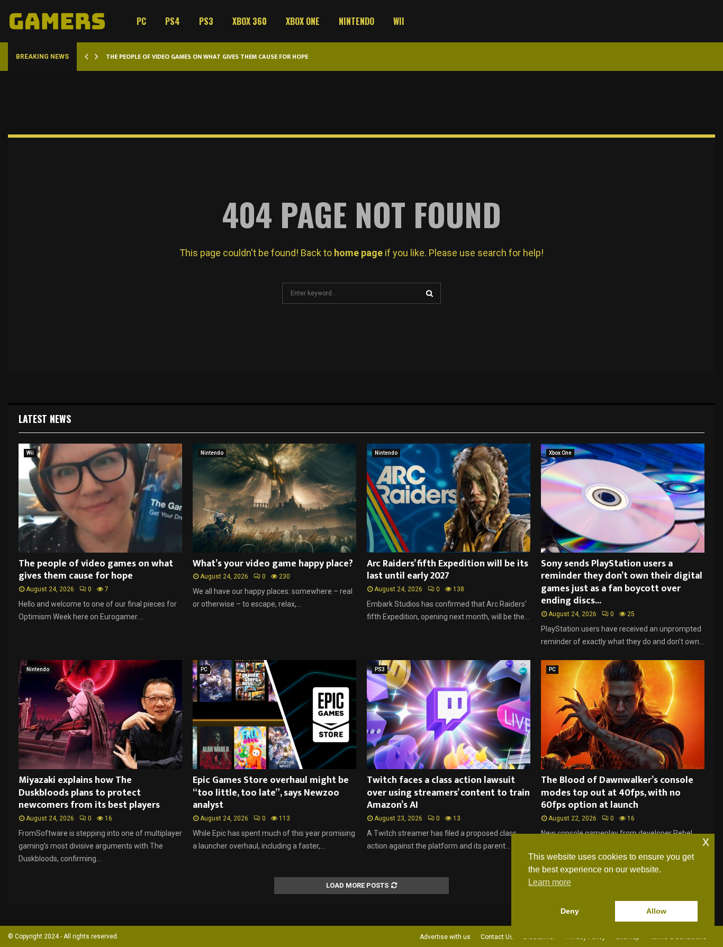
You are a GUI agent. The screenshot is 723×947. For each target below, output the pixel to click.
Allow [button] (656, 911)
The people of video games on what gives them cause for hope (207, 56)
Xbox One (303, 21)
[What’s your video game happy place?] (274, 498)
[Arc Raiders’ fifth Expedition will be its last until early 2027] (448, 498)
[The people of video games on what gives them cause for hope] (100, 498)
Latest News (45, 419)
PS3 (206, 21)
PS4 (172, 21)
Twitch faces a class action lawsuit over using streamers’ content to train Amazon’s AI (448, 792)
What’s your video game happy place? (273, 564)
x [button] (705, 841)
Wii (398, 21)
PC (141, 21)
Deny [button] (570, 911)
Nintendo (356, 21)
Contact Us (497, 937)
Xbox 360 (249, 21)
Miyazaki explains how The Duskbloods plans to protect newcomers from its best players (89, 792)
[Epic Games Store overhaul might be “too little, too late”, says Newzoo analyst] (274, 714)
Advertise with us (445, 937)
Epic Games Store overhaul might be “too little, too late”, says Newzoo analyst (271, 792)
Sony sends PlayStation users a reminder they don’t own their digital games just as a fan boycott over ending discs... (621, 582)
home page (358, 252)
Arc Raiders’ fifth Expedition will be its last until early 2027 (447, 570)
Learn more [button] (549, 882)
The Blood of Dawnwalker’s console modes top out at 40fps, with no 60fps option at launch (617, 792)
